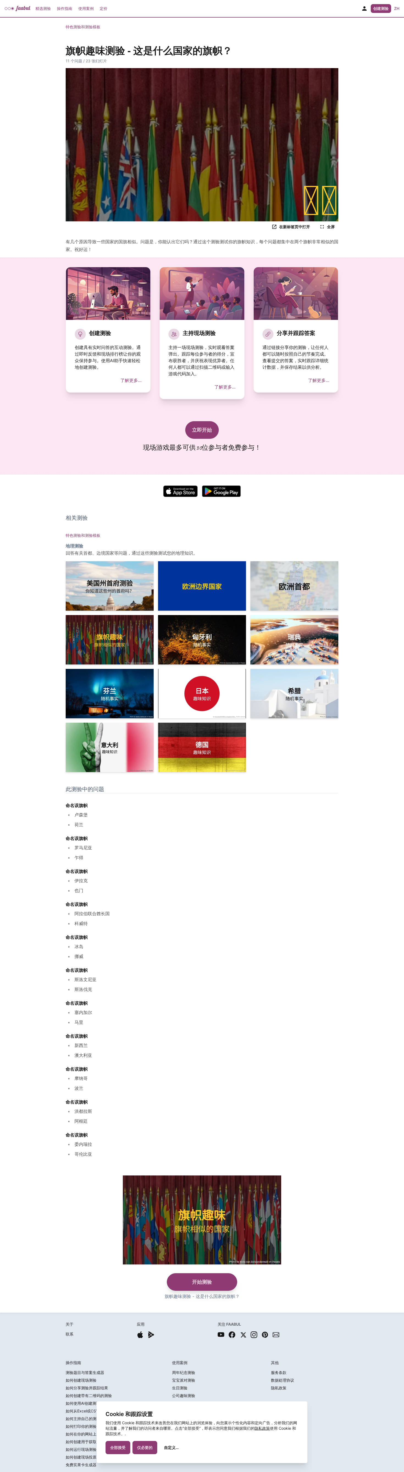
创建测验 (381, 8)
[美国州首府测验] (110, 586)
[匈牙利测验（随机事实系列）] (202, 639)
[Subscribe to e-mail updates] (276, 1334)
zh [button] (396, 8)
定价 (103, 8)
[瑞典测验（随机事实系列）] (294, 639)
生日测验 (179, 1388)
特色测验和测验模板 (83, 26)
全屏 (331, 226)
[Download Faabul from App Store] (140, 1334)
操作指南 (64, 8)
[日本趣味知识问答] (202, 693)
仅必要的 (145, 1447)
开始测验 (202, 1282)
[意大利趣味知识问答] (110, 747)
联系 (69, 1334)
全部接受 (118, 1447)
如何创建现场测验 (81, 1380)
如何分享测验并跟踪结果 (87, 1388)
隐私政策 (262, 1428)
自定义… (171, 1447)
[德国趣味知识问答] (202, 747)
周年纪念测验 (183, 1372)
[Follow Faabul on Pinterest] (265, 1334)
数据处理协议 (282, 1380)
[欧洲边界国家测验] (202, 586)
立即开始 (202, 430)
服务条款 (278, 1372)
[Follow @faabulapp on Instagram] (254, 1334)
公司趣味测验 (183, 1395)
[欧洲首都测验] (294, 586)
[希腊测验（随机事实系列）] (294, 693)
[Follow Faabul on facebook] (232, 1334)
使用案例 (86, 8)
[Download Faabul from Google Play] (151, 1334)
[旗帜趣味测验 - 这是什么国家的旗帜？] (110, 639)
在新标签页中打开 (294, 226)
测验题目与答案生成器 (85, 1372)
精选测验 (43, 8)
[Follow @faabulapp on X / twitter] (243, 1334)
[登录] (364, 8)
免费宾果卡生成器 (81, 1464)
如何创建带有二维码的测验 (89, 1395)
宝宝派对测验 (183, 1380)
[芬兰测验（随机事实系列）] (110, 693)
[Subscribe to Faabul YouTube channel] (221, 1334)
